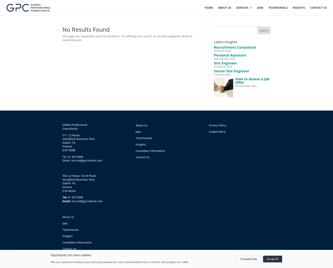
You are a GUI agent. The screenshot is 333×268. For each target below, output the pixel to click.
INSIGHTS (299, 7)
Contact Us (69, 249)
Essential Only (249, 259)
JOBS (260, 7)
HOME (209, 7)
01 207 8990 (75, 197)
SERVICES (242, 7)
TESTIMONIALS (278, 7)
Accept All (272, 259)
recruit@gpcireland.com (87, 201)
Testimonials (70, 230)
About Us (68, 217)
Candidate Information (77, 242)
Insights (67, 236)
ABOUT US (224, 7)
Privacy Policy (217, 125)
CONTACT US (318, 7)
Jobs (65, 223)
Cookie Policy (217, 132)
